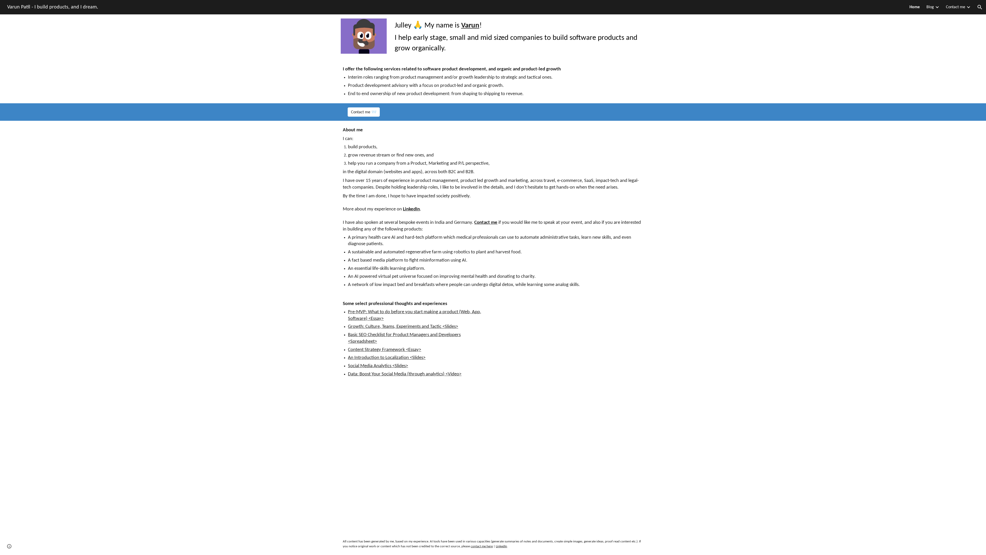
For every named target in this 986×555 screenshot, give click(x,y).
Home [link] (914, 7)
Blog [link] (930, 7)
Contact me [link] (955, 7)
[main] (519, 37)
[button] (980, 7)
